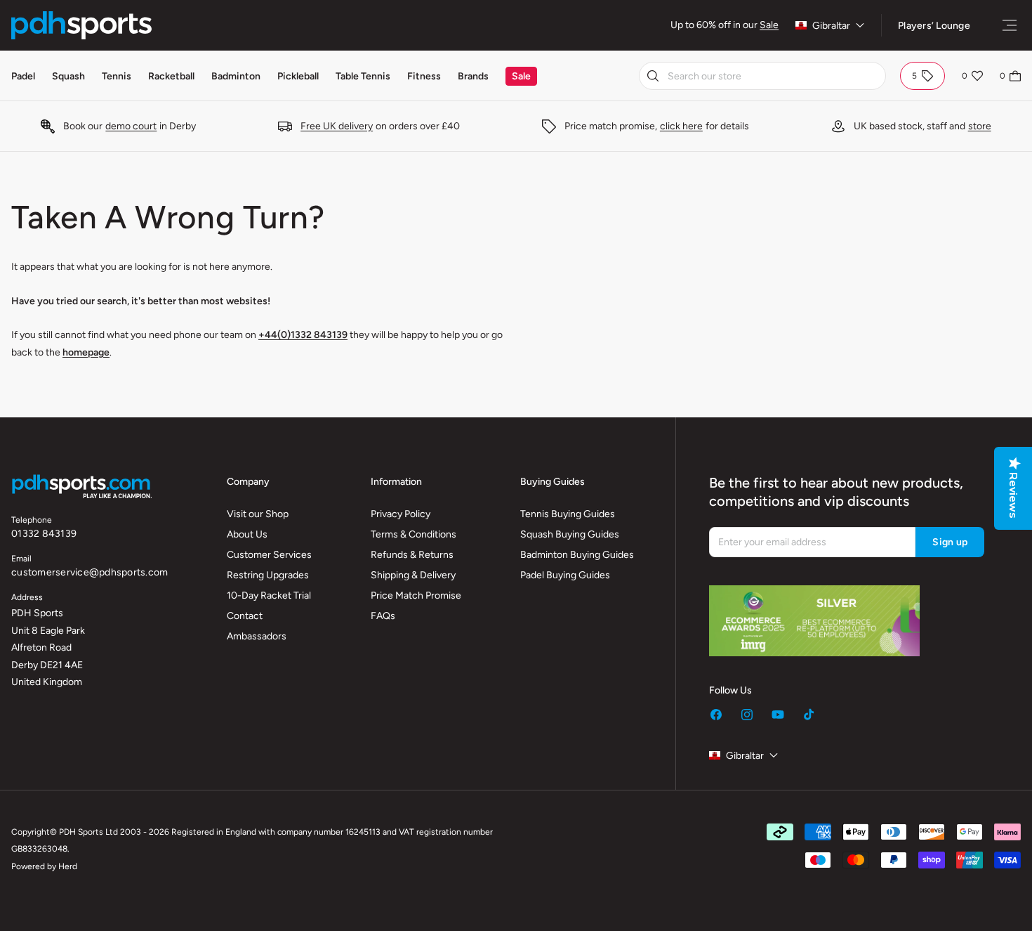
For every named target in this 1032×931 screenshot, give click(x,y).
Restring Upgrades (268, 575)
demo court (131, 126)
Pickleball (298, 76)
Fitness (424, 76)
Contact (245, 616)
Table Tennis (363, 76)
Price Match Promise (416, 595)
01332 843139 (44, 534)
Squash (68, 76)
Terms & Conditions (413, 534)
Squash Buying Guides (569, 534)
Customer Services (269, 555)
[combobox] (762, 76)
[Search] (653, 76)
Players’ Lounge (934, 26)
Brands (473, 76)
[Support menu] (1009, 25)
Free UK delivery (336, 126)
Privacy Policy (400, 514)
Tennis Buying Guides (567, 514)
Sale (769, 25)
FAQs (383, 616)
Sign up (949, 542)
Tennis (116, 76)
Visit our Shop (258, 514)
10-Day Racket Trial (269, 595)
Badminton (235, 76)
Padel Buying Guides (565, 575)
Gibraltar (831, 26)
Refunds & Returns (412, 555)
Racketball (171, 76)
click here (681, 126)
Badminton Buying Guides (577, 555)
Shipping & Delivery (413, 575)
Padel (23, 76)
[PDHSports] (81, 25)
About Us (247, 534)
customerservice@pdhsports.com (89, 572)
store (979, 126)
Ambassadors (256, 636)
